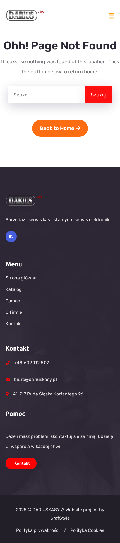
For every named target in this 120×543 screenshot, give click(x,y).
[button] (65, 530)
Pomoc (13, 300)
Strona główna (21, 278)
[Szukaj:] (46, 94)
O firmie (14, 312)
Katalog (14, 289)
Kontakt (14, 323)
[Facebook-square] (11, 236)
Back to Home (57, 128)
